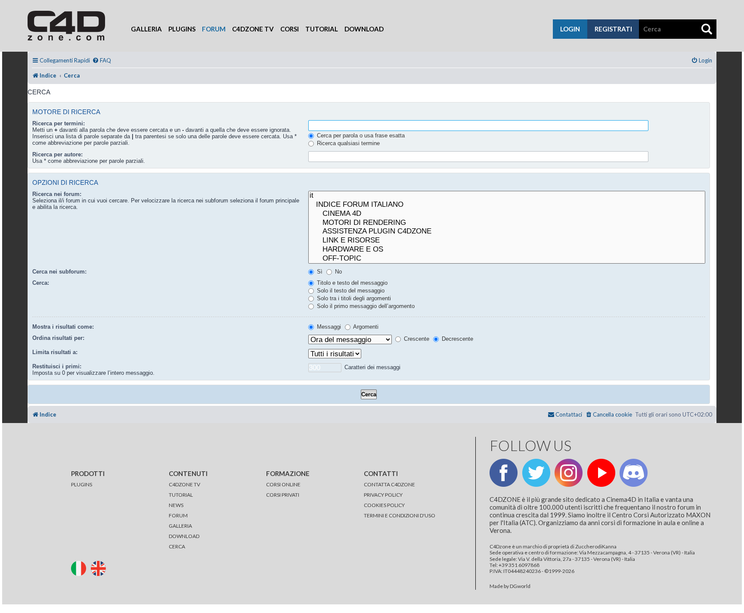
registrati (613, 29)
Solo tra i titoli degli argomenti (353, 298)
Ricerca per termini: (58, 123)
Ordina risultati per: (58, 338)
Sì (318, 271)
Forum (214, 29)
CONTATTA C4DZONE (389, 484)
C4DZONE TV (184, 484)
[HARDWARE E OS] (507, 249)
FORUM (178, 515)
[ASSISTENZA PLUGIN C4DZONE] (507, 231)
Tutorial (321, 29)
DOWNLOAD (184, 536)
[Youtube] (601, 473)
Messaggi (328, 327)
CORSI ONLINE (283, 484)
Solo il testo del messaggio (349, 290)
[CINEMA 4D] (507, 213)
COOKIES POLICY (384, 505)
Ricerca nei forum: (56, 194)
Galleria (146, 29)
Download (364, 29)
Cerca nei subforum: (59, 271)
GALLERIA (180, 526)
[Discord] (634, 473)
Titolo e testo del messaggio (351, 283)
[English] (100, 567)
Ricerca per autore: (57, 154)
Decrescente (456, 339)
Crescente (415, 339)
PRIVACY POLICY (383, 495)
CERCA (177, 546)
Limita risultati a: (55, 352)
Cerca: (40, 283)
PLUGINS (81, 484)
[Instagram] (569, 473)
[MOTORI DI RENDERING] (507, 222)
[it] (507, 195)
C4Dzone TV (253, 29)
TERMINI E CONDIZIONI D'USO (399, 515)
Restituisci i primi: (56, 366)
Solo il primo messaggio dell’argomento (365, 306)
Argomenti (365, 327)
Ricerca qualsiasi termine (347, 143)
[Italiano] (80, 567)
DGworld (520, 586)
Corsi (289, 29)
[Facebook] (504, 473)
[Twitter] (536, 473)
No (337, 271)
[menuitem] (101, 60)
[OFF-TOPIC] (507, 258)
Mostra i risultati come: (63, 327)
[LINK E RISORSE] (507, 240)
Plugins (181, 29)
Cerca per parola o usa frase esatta (360, 135)
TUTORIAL (181, 495)
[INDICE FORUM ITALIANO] (507, 204)
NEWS (176, 505)
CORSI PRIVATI (282, 495)
